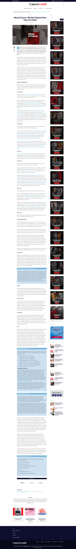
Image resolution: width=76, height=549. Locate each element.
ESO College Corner (48, 8)
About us (37, 541)
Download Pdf (32, 478)
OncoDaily (26, 546)
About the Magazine (27, 8)
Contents (40, 8)
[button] (29, 523)
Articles (35, 8)
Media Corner (47, 541)
